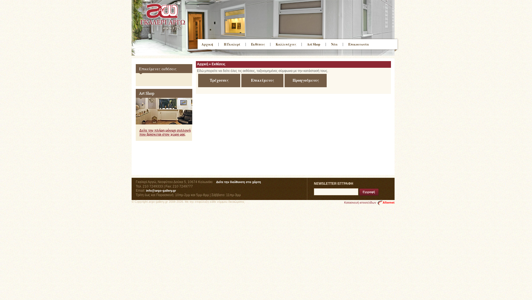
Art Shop (313, 44)
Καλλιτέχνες (286, 44)
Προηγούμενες (306, 80)
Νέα (334, 44)
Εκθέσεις (258, 44)
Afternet (389, 202)
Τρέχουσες (219, 80)
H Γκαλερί (232, 44)
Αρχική (207, 44)
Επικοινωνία (358, 44)
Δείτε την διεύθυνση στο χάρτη (238, 182)
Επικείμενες (262, 80)
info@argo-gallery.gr (161, 190)
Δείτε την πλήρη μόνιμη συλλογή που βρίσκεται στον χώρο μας (165, 132)
